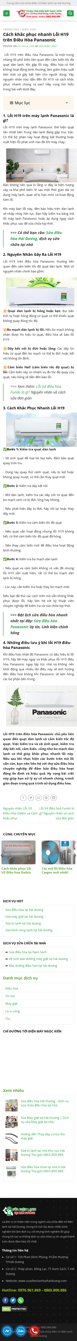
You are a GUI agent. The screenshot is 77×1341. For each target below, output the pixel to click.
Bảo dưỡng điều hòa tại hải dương (33, 965)
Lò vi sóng (12, 1011)
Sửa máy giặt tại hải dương (24, 916)
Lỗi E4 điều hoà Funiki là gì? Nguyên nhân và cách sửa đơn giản (56, 813)
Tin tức (10, 996)
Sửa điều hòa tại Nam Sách (28, 952)
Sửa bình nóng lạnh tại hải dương (28, 930)
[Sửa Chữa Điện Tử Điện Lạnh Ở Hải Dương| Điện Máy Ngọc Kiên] (38, 13)
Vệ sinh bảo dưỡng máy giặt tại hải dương (38, 959)
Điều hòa (11, 988)
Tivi (7, 1019)
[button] (38, 103)
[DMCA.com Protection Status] (14, 1309)
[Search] (70, 13)
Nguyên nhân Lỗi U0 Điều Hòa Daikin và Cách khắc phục (20, 813)
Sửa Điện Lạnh (48, 46)
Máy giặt (11, 1003)
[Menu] (6, 13)
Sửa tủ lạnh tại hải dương (23, 923)
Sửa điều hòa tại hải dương (24, 910)
